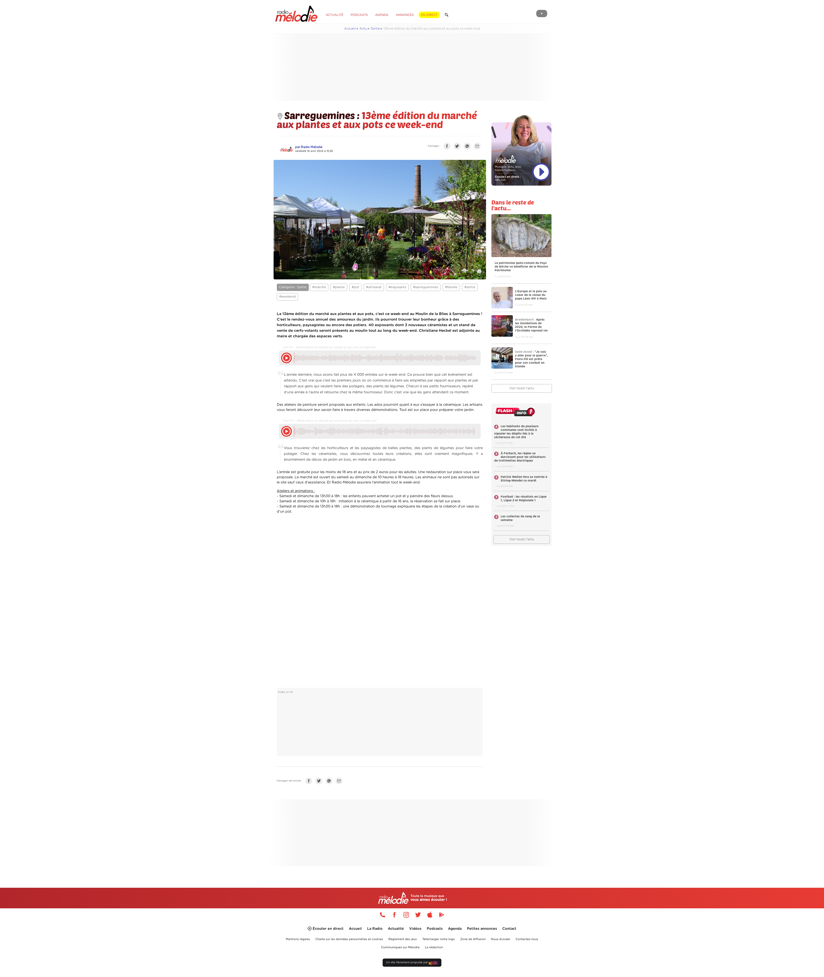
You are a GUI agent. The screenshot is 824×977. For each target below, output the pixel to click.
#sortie (469, 287)
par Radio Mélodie (309, 147)
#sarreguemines (425, 287)
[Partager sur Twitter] (458, 147)
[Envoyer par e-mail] (478, 147)
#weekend (287, 296)
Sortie (375, 28)
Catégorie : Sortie (292, 287)
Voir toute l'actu (521, 388)
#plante (339, 287)
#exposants (397, 287)
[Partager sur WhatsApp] (468, 147)
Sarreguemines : (323, 115)
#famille (451, 287)
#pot (355, 287)
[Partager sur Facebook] (448, 147)
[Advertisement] (412, 67)
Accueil (350, 28)
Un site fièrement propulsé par (407, 962)
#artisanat (374, 287)
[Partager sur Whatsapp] (330, 781)
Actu (363, 28)
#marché (319, 287)
